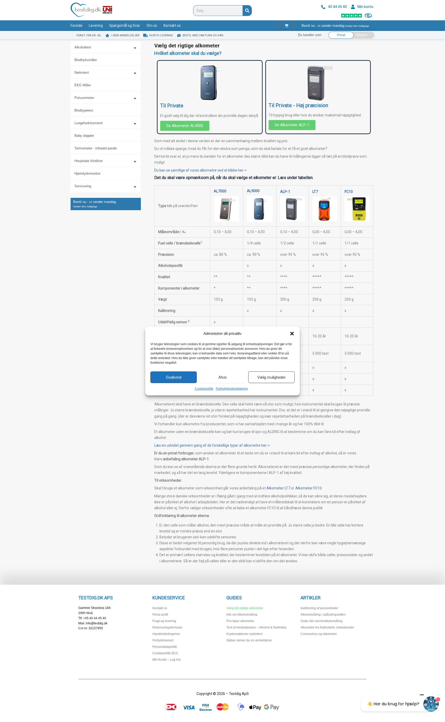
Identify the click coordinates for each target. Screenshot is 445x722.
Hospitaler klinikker (88, 161)
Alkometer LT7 (278, 488)
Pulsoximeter (84, 98)
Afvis (222, 377)
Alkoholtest (82, 47)
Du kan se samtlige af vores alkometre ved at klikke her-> (200, 170)
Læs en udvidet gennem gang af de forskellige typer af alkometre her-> (212, 445)
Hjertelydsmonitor (87, 173)
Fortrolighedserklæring (232, 388)
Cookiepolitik (204, 388)
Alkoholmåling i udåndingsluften (323, 614)
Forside (76, 25)
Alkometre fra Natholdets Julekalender (327, 627)
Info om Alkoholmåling (241, 614)
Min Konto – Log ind (166, 659)
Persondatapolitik (164, 647)
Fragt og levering (164, 621)
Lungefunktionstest (88, 123)
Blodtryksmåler (85, 60)
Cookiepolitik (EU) (165, 653)
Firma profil (160, 614)
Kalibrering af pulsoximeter (319, 608)
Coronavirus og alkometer (319, 634)
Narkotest (81, 72)
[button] (292, 333)
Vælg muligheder (271, 377)
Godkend (173, 377)
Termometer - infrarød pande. (96, 148)
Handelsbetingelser (166, 634)
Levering (96, 25)
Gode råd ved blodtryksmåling (322, 621)
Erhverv (361, 35)
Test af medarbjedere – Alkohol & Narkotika (256, 627)
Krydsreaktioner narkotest (244, 634)
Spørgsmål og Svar (124, 25)
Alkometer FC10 (308, 488)
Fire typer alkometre (240, 621)
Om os (152, 25)
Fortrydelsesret (162, 640)
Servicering (82, 186)
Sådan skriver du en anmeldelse (249, 640)
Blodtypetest (83, 110)
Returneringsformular (167, 627)
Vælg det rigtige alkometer (244, 608)
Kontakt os (172, 25)
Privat (341, 35)
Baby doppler (84, 136)
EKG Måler (82, 85)
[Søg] (247, 10)
